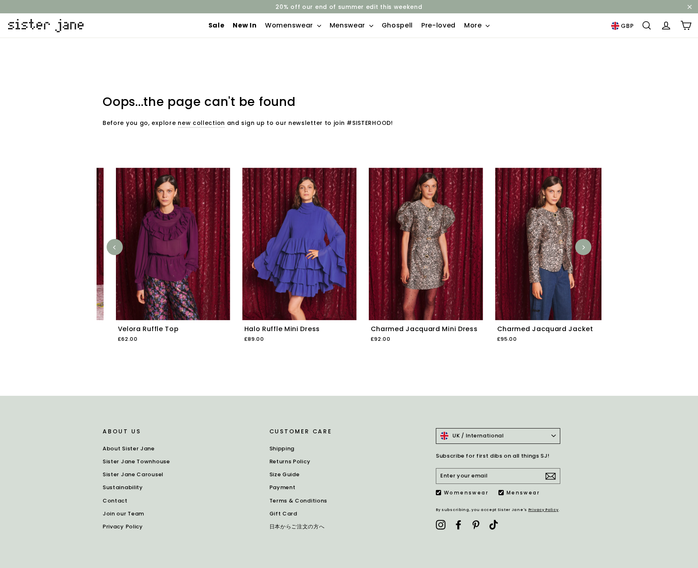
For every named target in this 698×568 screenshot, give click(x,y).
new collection (201, 123)
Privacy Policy (123, 526)
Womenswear (290, 25)
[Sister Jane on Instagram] (441, 525)
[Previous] (115, 247)
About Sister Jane (129, 448)
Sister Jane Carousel (133, 474)
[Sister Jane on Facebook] (458, 525)
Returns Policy (290, 461)
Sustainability (123, 487)
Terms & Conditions (298, 501)
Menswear (348, 25)
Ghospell (397, 25)
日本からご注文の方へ (297, 526)
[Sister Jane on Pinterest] (476, 525)
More (474, 25)
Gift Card (283, 513)
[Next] (583, 247)
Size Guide (284, 474)
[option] (160, 265)
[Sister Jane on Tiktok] (493, 525)
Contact (115, 501)
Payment (282, 487)
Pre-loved (438, 25)
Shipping (282, 448)
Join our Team (123, 513)
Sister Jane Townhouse (136, 461)
